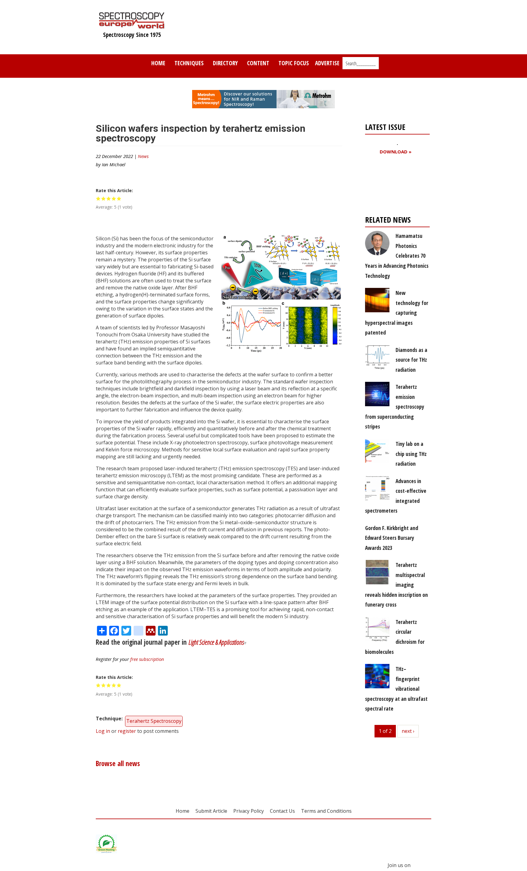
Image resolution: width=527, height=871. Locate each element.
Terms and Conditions (326, 811)
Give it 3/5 (108, 198)
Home (158, 63)
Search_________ (361, 63)
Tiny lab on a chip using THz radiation (411, 453)
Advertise (327, 63)
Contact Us (282, 811)
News (143, 156)
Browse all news (118, 763)
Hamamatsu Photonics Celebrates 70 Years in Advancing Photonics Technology (396, 255)
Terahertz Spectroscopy (153, 721)
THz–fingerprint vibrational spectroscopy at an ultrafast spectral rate (396, 688)
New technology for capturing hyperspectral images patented (396, 312)
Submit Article (211, 811)
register (127, 731)
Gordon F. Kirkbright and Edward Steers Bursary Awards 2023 (391, 537)
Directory (225, 63)
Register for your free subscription (394, 186)
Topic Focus (293, 63)
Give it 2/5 (103, 198)
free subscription (147, 659)
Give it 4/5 (114, 198)
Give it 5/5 (119, 198)
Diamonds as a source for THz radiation (411, 359)
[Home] (132, 25)
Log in (103, 731)
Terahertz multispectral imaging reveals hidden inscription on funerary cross (396, 584)
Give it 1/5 (98, 198)
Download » (395, 151)
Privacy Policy (248, 811)
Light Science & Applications (216, 642)
